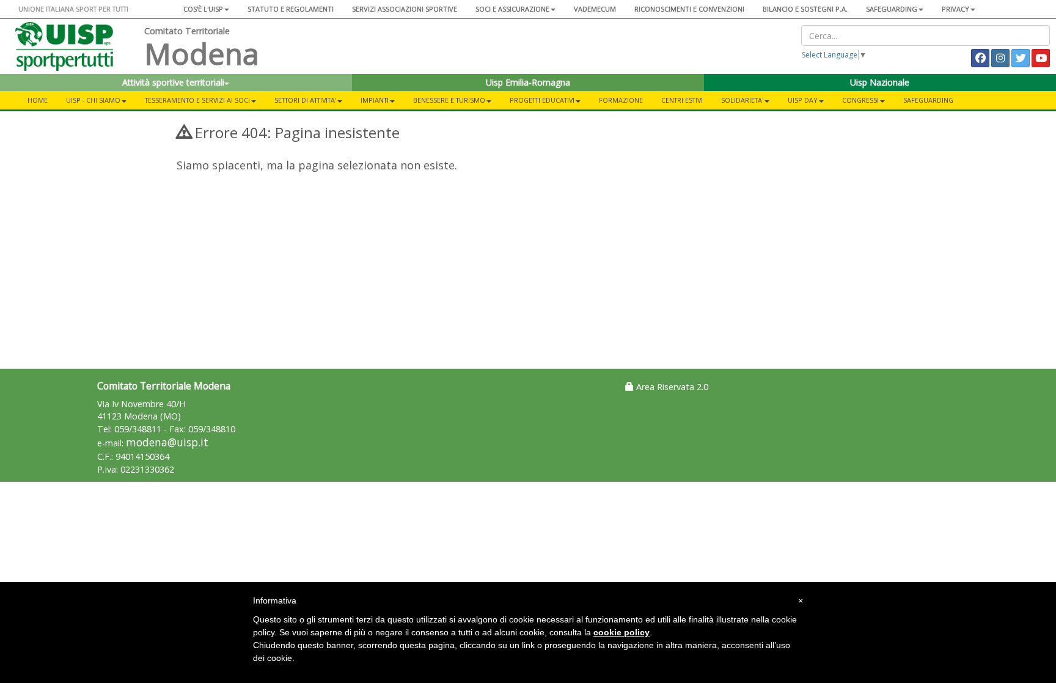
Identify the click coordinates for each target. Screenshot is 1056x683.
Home (38, 100)
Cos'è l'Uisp (203, 8)
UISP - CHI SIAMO (93, 100)
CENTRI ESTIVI (682, 100)
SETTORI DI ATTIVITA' (305, 100)
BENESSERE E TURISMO (449, 100)
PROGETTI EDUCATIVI (542, 100)
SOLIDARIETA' (742, 100)
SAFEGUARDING (891, 8)
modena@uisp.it (167, 442)
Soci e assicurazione (512, 8)
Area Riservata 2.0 (671, 387)
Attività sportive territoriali (173, 82)
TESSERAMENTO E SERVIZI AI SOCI (197, 100)
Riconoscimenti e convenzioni (689, 8)
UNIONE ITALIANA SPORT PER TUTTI (73, 8)
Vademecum (595, 8)
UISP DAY (803, 100)
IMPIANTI (375, 100)
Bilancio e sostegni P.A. (805, 8)
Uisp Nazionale (879, 82)
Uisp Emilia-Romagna (528, 82)
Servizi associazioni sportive (404, 8)
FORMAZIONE (621, 100)
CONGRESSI (860, 100)
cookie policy (621, 632)
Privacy (955, 8)
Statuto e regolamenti (291, 8)
